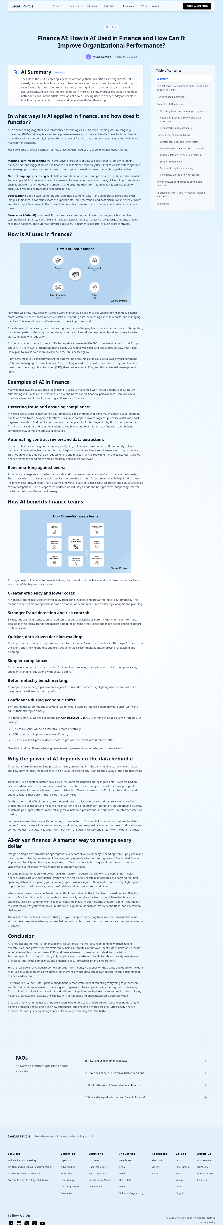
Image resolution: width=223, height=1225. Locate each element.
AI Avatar (94, 1164)
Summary (162, 78)
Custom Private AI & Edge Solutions (28, 1184)
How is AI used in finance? (171, 96)
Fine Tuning (67, 1184)
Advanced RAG (69, 1171)
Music (179, 1177)
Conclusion (163, 203)
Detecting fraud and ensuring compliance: (183, 111)
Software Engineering (131, 1197)
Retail (122, 1177)
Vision (179, 1184)
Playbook (157, 1164)
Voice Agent (95, 1190)
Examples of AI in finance (170, 104)
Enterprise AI (68, 1177)
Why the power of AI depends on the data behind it (179, 183)
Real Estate (125, 1184)
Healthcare (125, 1164)
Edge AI (180, 1197)
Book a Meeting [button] (197, 6)
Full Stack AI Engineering (22, 1164)
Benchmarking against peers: (176, 127)
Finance (123, 1190)
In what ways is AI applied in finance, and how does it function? (182, 87)
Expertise (202, 1184)
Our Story (202, 1171)
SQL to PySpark (97, 1177)
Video (179, 1190)
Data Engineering (70, 1190)
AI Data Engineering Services (24, 1177)
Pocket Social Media (100, 1184)
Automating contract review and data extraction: (180, 119)
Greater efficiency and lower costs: (179, 141)
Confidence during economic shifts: (179, 174)
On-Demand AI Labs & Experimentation (30, 1171)
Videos (155, 1171)
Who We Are (204, 1164)
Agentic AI (66, 1164)
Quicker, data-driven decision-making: (181, 154)
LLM (178, 1164)
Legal (122, 1171)
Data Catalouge (97, 1171)
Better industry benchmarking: (177, 168)
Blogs (155, 1177)
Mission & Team (206, 1177)
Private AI (66, 1197)
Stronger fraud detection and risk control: (183, 148)
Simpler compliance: (171, 161)
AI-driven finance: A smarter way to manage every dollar (181, 194)
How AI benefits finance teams (173, 134)
